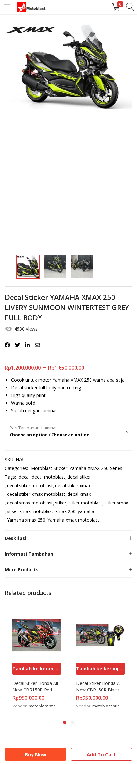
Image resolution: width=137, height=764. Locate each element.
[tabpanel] (36, 660)
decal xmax (79, 494)
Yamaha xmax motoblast (73, 520)
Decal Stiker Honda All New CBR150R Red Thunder (35, 686)
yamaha (86, 511)
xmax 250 (65, 511)
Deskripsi (15, 538)
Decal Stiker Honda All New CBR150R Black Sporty (99, 686)
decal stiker (79, 477)
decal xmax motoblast (30, 503)
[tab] (68, 538)
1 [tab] (64, 722)
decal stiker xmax (73, 485)
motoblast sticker (45, 706)
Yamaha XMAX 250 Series (95, 468)
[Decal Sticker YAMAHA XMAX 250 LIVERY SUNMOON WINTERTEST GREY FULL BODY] (7, 345)
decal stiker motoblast (30, 485)
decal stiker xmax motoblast (36, 494)
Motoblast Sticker (49, 468)
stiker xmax (116, 503)
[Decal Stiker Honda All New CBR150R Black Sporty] (100, 635)
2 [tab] (72, 722)
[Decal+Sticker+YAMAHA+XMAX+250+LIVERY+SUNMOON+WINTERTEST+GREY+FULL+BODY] (17, 345)
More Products (22, 569)
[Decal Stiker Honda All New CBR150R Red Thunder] (36, 635)
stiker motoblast (85, 503)
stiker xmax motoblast (30, 511)
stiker (60, 503)
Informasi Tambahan (29, 554)
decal (24, 477)
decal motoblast (48, 477)
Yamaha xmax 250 (26, 520)
